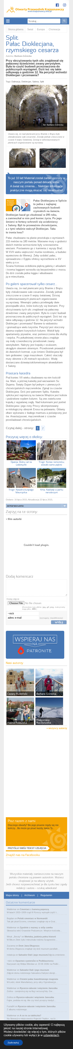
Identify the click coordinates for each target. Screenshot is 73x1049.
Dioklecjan (26, 81)
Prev (12, 153)
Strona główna (15, 29)
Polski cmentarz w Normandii (32, 918)
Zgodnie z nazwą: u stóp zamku (36, 927)
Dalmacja (15, 81)
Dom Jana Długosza (29, 946)
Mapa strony (12, 895)
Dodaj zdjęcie (13, 599)
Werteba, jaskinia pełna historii (40, 936)
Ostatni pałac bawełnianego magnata (39, 979)
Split (42, 81)
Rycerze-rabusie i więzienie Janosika (38, 988)
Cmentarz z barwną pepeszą (34, 909)
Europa (41, 29)
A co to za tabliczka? (30, 1015)
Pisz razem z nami (21, 821)
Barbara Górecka (23, 56)
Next (61, 153)
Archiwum (29, 895)
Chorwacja (54, 29)
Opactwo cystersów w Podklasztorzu (34, 961)
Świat (30, 29)
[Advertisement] (36, 778)
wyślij (59, 622)
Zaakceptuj (13, 1042)
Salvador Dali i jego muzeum (33, 955)
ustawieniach (51, 1035)
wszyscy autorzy (57, 728)
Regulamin (46, 895)
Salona (35, 81)
